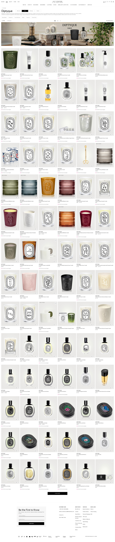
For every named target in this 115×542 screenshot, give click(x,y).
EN (103, 1)
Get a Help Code (62, 517)
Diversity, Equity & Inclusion (78, 517)
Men (7, 1)
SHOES (54, 4)
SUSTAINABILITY (82, 4)
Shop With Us (77, 514)
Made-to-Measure (86, 519)
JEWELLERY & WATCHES (63, 4)
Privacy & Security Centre (78, 524)
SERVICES (90, 4)
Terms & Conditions (50, 536)
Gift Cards (85, 516)
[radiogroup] (57, 20)
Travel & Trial (34, 17)
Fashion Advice (86, 511)
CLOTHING (49, 4)
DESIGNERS (35, 4)
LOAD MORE (57, 493)
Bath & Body (4, 17)
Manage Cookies (64, 536)
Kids (19, 1)
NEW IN (24, 4)
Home (15, 1)
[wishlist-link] (109, 1)
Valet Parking (85, 521)
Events (84, 524)
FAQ (91, 514)
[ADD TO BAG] (16, 71)
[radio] (55, 20)
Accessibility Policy (58, 536)
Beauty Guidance (86, 509)
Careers (76, 511)
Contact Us (61, 515)
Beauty (10, 1)
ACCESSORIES (73, 4)
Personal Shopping (86, 514)
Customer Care (78, 520)
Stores (76, 529)
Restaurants (85, 526)
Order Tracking (93, 511)
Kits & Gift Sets (17, 17)
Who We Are (77, 509)
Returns (92, 509)
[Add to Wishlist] (18, 71)
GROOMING (42, 4)
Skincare (28, 17)
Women (2, 1)
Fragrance (10, 17)
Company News (78, 527)
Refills (23, 17)
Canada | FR (40, 536)
